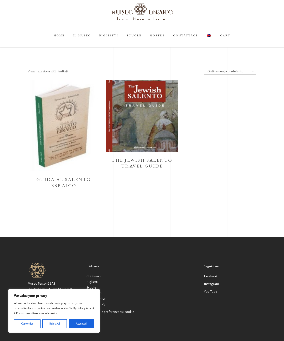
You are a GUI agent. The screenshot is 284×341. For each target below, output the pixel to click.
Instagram (211, 284)
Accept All (81, 323)
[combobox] (230, 71)
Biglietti (92, 282)
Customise (27, 323)
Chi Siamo (93, 276)
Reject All (54, 323)
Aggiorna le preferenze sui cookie (110, 312)
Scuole (91, 287)
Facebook (210, 276)
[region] (54, 311)
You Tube (210, 291)
